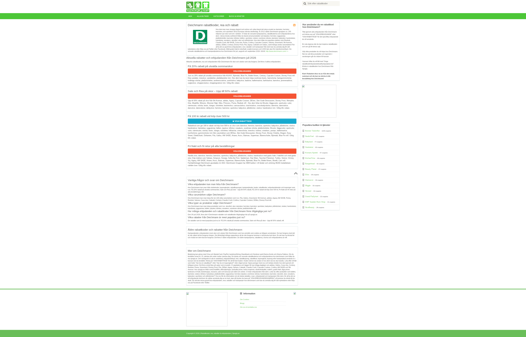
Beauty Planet (310, 169)
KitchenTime (310, 158)
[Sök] (304, 3)
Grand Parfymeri (311, 196)
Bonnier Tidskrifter (312, 131)
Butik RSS (294, 25)
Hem (190, 16)
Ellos (307, 175)
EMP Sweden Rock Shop (315, 202)
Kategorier (219, 16)
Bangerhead (310, 164)
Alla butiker (203, 16)
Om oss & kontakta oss (248, 307)
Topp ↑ (295, 173)
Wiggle (308, 186)
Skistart (308, 191)
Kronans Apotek (311, 153)
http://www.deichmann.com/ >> (277, 51)
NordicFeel (309, 136)
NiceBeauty (309, 207)
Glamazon (309, 180)
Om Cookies (244, 299)
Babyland (309, 142)
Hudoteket (309, 147)
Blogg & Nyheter (236, 16)
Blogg (242, 303)
